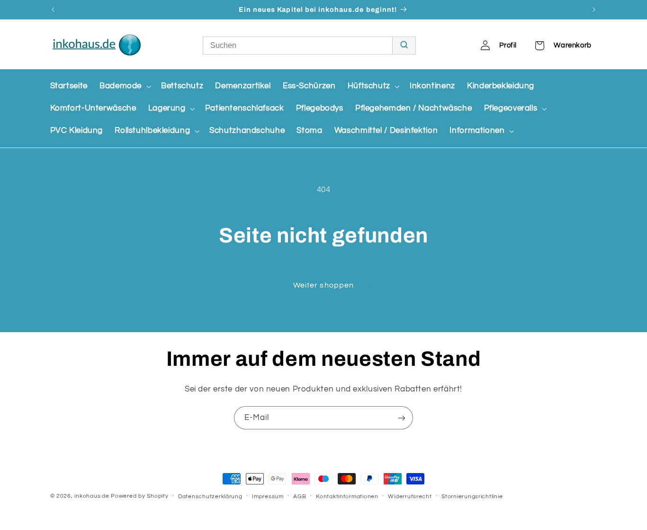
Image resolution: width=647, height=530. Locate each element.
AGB (299, 496)
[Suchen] (403, 45)
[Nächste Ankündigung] (594, 9)
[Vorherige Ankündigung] (53, 9)
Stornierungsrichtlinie (472, 496)
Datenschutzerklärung (210, 496)
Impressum (268, 496)
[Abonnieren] (402, 417)
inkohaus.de (91, 496)
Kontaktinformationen (347, 496)
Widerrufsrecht (409, 496)
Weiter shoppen (323, 285)
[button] (124, 86)
